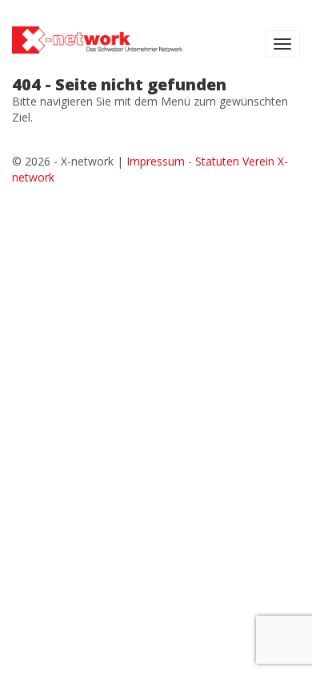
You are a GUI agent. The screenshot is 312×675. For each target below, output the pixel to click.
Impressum (155, 161)
